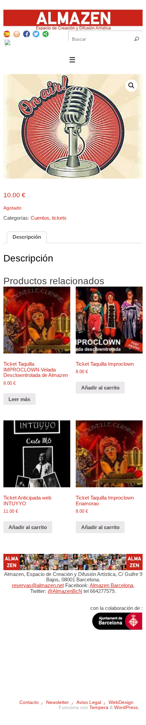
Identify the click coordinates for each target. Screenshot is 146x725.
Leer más (19, 399)
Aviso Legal (76, 665)
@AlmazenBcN (65, 591)
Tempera (98, 707)
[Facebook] (26, 35)
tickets (59, 218)
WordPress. (126, 707)
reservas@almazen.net (38, 585)
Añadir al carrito (100, 388)
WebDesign (107, 665)
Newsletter (47, 665)
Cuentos (40, 218)
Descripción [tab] (27, 237)
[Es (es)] (6, 33)
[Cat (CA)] (16, 33)
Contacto (20, 665)
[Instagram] (8, 44)
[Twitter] (36, 35)
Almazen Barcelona (111, 585)
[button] (131, 85)
